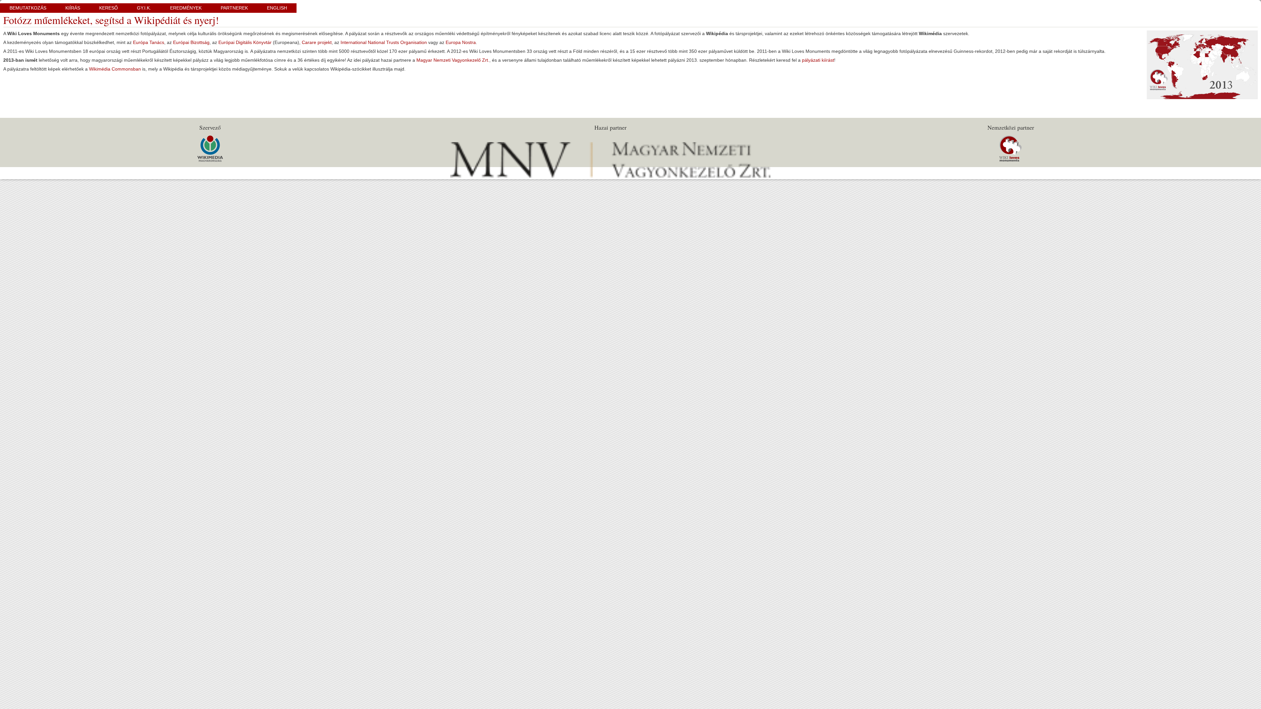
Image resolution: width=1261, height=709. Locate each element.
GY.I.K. (144, 8)
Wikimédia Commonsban (115, 69)
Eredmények (186, 8)
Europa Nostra (461, 42)
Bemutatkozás (28, 8)
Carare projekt (317, 42)
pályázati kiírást (818, 60)
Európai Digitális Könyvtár (245, 42)
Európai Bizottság (191, 42)
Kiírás (72, 8)
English (277, 8)
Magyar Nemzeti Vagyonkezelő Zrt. (452, 60)
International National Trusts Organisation (384, 42)
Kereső (108, 8)
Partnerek (234, 8)
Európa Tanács (148, 42)
